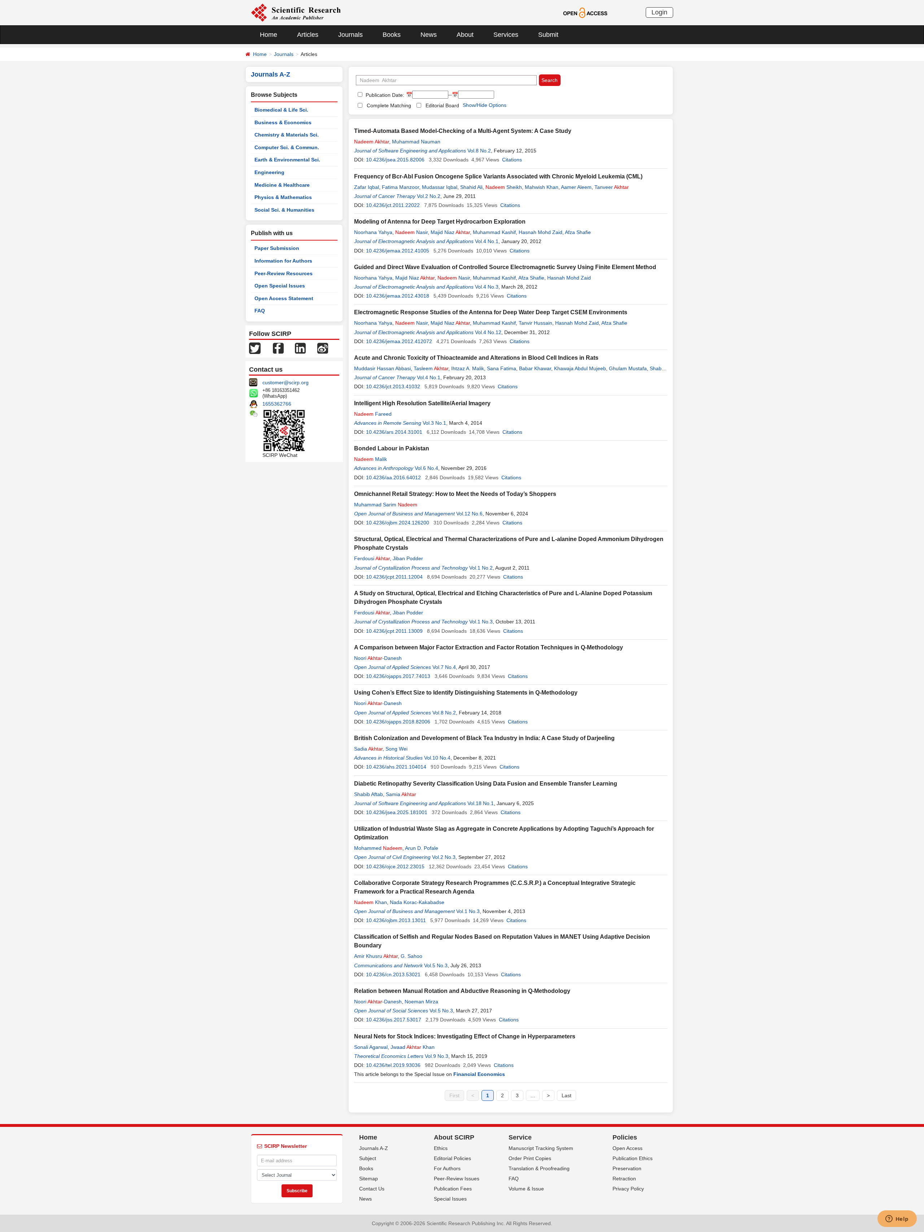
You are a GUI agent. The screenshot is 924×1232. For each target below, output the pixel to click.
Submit (548, 34)
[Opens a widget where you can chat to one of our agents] (897, 1219)
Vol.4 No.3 (486, 287)
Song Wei (396, 749)
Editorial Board (442, 105)
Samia (401, 794)
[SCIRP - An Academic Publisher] (296, 12)
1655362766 (276, 404)
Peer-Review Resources (283, 273)
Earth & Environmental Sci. (287, 160)
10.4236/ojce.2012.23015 (395, 866)
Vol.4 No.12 (488, 332)
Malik (370, 459)
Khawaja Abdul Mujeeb (580, 368)
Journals (350, 34)
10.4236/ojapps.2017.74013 (398, 676)
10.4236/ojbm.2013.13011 (396, 920)
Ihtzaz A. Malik (467, 368)
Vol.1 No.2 (481, 568)
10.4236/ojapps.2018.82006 (398, 722)
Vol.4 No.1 (486, 241)
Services (505, 34)
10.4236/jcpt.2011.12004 (394, 577)
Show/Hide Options (484, 105)
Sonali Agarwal (371, 1047)
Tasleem (431, 368)
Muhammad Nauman (416, 141)
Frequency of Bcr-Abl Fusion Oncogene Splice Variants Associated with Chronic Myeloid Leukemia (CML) (498, 176)
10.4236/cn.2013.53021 (393, 974)
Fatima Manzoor (400, 187)
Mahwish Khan (541, 187)
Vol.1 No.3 (481, 621)
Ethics (441, 1148)
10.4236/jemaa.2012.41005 (397, 251)
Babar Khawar (535, 368)
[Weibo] (322, 348)
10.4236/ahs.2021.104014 (396, 767)
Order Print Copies (530, 1158)
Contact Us (371, 1189)
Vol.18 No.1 (480, 803)
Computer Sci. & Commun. (286, 147)
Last (566, 1095)
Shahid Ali (471, 187)
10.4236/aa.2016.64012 (393, 477)
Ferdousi (372, 558)
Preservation (627, 1168)
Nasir (411, 232)
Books (392, 34)
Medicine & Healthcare (282, 185)
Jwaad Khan (413, 1047)
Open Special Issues (279, 286)
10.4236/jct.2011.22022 (393, 205)
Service (520, 1137)
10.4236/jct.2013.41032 (393, 386)
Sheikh (503, 187)
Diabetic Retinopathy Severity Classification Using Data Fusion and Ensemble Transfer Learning (485, 784)
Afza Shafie (578, 232)
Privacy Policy (628, 1189)
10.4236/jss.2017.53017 (393, 1020)
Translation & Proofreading (539, 1168)
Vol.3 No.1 (434, 423)
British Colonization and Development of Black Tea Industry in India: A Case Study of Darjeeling (484, 738)
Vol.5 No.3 (436, 965)
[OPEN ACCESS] (585, 12)
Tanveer (611, 187)
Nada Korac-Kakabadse (417, 902)
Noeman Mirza (421, 1001)
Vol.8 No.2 (479, 151)
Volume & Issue (526, 1189)
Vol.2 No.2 (428, 196)
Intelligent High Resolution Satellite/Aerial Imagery (422, 403)
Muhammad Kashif (494, 232)
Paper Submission (276, 248)
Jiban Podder (408, 558)
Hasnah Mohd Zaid (540, 232)
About (465, 34)
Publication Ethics (633, 1158)
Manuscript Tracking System (541, 1148)
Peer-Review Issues (456, 1178)
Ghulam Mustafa (628, 368)
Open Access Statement (283, 298)
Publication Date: (384, 95)
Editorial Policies (452, 1158)
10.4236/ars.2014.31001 (394, 432)
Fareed (373, 414)
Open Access (627, 1148)
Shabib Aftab (368, 794)
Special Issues (450, 1199)
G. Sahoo (411, 956)
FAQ (259, 311)
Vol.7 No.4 (444, 667)
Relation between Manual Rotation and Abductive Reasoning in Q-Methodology (462, 991)
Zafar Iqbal (366, 187)
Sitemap (368, 1178)
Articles (307, 34)
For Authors (447, 1168)
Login (659, 12)
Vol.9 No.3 (436, 1056)
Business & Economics (282, 122)
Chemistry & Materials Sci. (286, 135)
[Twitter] (255, 348)
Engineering (269, 172)
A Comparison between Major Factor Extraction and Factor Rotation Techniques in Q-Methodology (488, 647)
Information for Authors (283, 261)
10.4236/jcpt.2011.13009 (394, 631)
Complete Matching (389, 105)
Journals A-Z (373, 1148)
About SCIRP (454, 1137)
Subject (367, 1158)
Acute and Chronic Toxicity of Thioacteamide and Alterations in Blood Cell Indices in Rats (476, 358)
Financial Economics (479, 1074)
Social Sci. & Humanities (284, 210)
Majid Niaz (450, 232)
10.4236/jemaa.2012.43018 (397, 296)
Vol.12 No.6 (469, 513)
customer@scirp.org (285, 382)
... (533, 1095)
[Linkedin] (300, 348)
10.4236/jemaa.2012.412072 (399, 341)
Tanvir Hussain (535, 323)
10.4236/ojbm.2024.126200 (397, 523)
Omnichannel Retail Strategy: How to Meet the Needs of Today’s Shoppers (455, 494)
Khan (370, 902)
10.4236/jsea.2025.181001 (396, 812)
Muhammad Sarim (385, 504)
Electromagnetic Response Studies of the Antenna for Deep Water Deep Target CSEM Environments (490, 312)
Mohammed (378, 848)
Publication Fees (453, 1189)
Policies (625, 1137)
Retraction (624, 1178)
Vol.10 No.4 (437, 758)
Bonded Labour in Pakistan (391, 448)
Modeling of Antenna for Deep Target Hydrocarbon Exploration (440, 222)
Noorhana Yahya (373, 232)
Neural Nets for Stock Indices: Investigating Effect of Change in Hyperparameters (464, 1036)
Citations (512, 160)
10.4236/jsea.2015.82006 (395, 160)
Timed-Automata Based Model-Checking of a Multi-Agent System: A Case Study (462, 131)
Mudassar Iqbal (439, 187)
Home (268, 34)
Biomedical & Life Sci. (281, 110)
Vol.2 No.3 (444, 857)
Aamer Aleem (576, 187)
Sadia (368, 749)
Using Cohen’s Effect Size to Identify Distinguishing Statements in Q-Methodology (466, 693)
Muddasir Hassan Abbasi (382, 368)
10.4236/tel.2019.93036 (393, 1065)
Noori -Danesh (378, 658)
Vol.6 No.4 (426, 468)
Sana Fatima (501, 368)
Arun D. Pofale (421, 848)
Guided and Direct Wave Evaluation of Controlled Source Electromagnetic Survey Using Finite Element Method (505, 267)
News (428, 34)
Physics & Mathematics (283, 197)
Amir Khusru (376, 956)
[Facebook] (278, 348)
